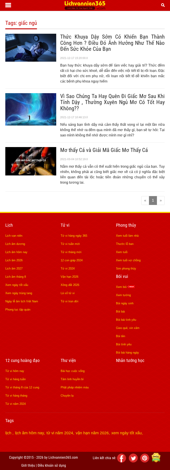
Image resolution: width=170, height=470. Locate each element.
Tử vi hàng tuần (15, 379)
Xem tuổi (122, 252)
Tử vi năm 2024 (15, 403)
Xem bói (122, 287)
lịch (8, 433)
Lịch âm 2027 (14, 268)
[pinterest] (145, 461)
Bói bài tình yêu (126, 319)
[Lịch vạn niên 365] (85, 8)
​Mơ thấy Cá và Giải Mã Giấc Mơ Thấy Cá (104, 150)
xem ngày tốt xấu (126, 433)
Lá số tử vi (68, 293)
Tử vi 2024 (68, 268)
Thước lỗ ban (124, 244)
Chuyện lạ (67, 395)
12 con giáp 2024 (72, 260)
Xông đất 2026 (70, 285)
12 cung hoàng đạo (22, 360)
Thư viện (68, 360)
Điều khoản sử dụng (52, 465)
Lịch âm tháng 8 (15, 276)
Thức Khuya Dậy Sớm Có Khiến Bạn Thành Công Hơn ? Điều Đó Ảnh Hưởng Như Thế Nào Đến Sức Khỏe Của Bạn (112, 42)
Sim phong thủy (126, 268)
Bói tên (120, 336)
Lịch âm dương (15, 244)
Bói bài (120, 311)
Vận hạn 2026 (69, 276)
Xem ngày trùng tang (18, 293)
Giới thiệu (28, 465)
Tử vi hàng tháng (16, 395)
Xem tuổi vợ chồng (128, 260)
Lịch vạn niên (13, 235)
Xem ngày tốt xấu (16, 285)
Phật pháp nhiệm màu (75, 387)
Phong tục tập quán (17, 309)
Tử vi (65, 225)
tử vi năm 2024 (59, 433)
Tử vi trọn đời (69, 301)
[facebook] (122, 461)
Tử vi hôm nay (14, 371)
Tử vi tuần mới (70, 244)
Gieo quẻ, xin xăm (127, 328)
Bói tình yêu (123, 344)
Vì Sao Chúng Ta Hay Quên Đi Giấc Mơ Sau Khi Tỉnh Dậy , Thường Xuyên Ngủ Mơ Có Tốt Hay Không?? (112, 102)
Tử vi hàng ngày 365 (74, 235)
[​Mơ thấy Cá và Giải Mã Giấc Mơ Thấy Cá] (30, 174)
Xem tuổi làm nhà (127, 235)
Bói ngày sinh (124, 303)
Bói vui (122, 276)
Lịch (9, 225)
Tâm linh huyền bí (72, 379)
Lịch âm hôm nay (16, 252)
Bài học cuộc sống (73, 371)
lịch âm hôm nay (29, 433)
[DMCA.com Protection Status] (156, 461)
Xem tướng (123, 295)
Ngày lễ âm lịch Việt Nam (21, 301)
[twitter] (134, 461)
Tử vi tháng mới (71, 252)
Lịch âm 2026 (14, 260)
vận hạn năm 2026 (92, 433)
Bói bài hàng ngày (127, 352)
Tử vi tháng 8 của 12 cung (22, 387)
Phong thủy (126, 225)
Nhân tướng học (130, 360)
